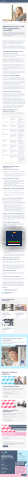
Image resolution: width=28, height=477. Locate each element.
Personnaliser (14, 244)
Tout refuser (14, 242)
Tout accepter (14, 241)
